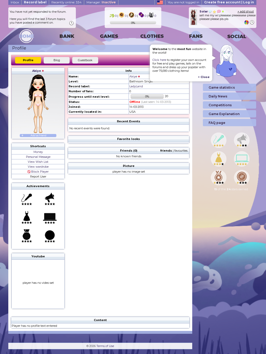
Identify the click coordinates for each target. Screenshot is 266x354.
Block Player (39, 171)
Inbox (15, 2)
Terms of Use (105, 346)
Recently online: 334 (66, 2)
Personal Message (38, 157)
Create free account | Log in (229, 2)
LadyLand (136, 86)
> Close (204, 77)
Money (38, 152)
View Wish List (38, 162)
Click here (159, 60)
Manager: (101, 2)
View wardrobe (38, 166)
